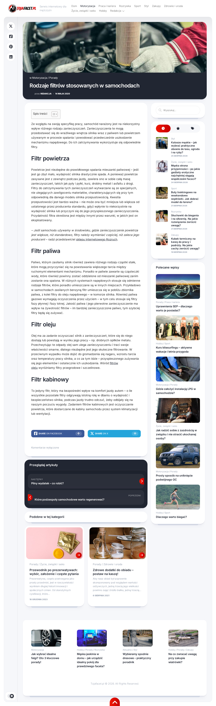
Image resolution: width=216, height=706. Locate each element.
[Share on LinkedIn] (11, 57)
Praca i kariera (107, 6)
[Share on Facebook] (11, 36)
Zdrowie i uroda (173, 6)
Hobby (103, 10)
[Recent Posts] (163, 129)
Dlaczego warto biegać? (171, 517)
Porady (53, 77)
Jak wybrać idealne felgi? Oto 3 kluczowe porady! (45, 658)
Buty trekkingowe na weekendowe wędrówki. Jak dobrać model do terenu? (185, 197)
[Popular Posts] (178, 129)
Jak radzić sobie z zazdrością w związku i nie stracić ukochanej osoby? (176, 434)
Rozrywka (125, 6)
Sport (137, 6)
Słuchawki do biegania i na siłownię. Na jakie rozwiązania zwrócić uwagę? (185, 220)
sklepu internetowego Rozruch (96, 239)
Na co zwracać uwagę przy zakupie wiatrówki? (182, 658)
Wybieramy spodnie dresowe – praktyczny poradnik (137, 658)
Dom (74, 6)
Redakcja (115, 10)
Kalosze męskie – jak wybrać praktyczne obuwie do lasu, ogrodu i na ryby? (185, 147)
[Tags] (192, 129)
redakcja (43, 93)
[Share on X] (11, 26)
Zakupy (156, 6)
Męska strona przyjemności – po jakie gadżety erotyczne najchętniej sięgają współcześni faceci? (185, 172)
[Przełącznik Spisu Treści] (53, 114)
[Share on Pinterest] (11, 46)
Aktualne (127, 649)
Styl (146, 6)
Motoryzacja (87, 6)
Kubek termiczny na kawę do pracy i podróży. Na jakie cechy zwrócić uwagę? (185, 243)
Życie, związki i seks (83, 10)
